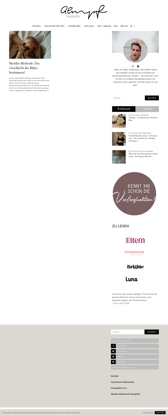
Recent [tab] (148, 109)
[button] (131, 26)
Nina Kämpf (145, 115)
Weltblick (36, 26)
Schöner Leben (74, 26)
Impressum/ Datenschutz (123, 382)
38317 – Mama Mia (104, 26)
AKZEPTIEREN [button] (160, 412)
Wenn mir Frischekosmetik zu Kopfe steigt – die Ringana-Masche (143, 154)
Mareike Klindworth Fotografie (125, 394)
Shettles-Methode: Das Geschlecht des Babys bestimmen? (24, 67)
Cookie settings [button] (148, 413)
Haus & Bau (89, 26)
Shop (116, 26)
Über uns (124, 26)
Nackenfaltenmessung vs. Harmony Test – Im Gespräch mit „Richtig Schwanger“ (143, 138)
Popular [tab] (125, 109)
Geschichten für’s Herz (54, 26)
